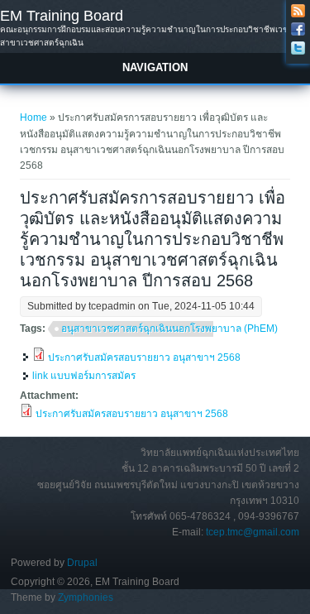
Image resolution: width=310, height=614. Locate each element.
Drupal (82, 562)
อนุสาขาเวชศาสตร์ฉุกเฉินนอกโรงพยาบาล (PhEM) (169, 328)
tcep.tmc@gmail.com (252, 532)
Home (33, 117)
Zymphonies (85, 597)
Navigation (155, 67)
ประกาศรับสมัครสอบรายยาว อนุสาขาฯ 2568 (144, 357)
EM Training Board (61, 15)
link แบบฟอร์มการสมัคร (84, 375)
